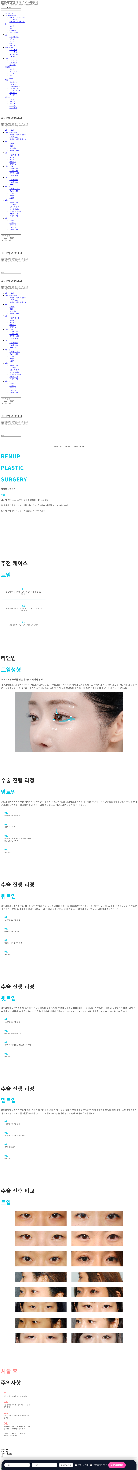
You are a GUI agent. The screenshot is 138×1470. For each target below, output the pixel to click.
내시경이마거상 (10, 15)
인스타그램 (13, 108)
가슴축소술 (13, 63)
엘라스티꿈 (13, 71)
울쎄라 (11, 76)
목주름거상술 (14, 54)
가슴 (6, 58)
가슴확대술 (13, 60)
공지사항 (12, 101)
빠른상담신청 (117, 1465)
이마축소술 (13, 20)
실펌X (11, 78)
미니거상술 (13, 52)
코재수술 (12, 45)
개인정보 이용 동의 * (100, 1465)
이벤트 (7, 97)
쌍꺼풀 (11, 26)
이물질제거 (13, 56)
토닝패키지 (13, 82)
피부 (6, 80)
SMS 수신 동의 (83, 1465)
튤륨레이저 (13, 93)
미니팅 (11, 73)
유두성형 (12, 65)
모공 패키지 (13, 84)
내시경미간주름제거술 (17, 22)
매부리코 (12, 43)
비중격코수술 (14, 37)
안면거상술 (9, 48)
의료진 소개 (9, 13)
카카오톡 (12, 106)
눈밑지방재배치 (14, 33)
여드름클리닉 (14, 88)
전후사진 (12, 103)
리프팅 (7, 67)
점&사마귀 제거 (14, 86)
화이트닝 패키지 (14, 91)
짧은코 (11, 41)
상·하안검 (12, 30)
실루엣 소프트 (14, 69)
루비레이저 (13, 95)
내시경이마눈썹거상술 (17, 17)
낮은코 (11, 39)
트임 (11, 28)
